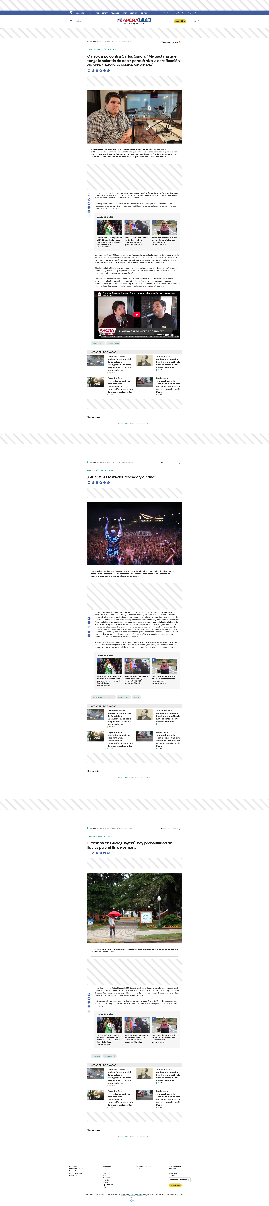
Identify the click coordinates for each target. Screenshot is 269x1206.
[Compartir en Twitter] (101, 70)
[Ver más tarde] (89, 70)
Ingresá (196, 21)
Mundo (97, 13)
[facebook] (97, 70)
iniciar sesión (129, 423)
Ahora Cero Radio (183, 13)
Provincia (85, 13)
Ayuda (146, 1195)
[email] (104, 70)
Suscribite (180, 21)
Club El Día (195, 13)
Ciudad (77, 13)
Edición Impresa (169, 13)
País (91, 13)
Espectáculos (134, 13)
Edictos (144, 13)
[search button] (71, 13)
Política (124, 13)
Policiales (115, 13)
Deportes (105, 13)
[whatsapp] (93, 70)
